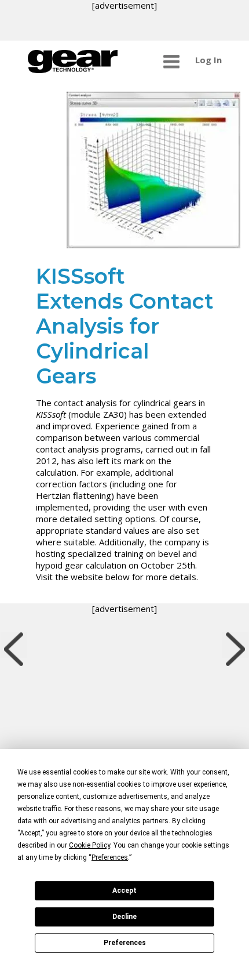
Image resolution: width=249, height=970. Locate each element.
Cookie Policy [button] (89, 845)
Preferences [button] (109, 857)
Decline (124, 917)
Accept (124, 890)
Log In (208, 60)
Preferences (125, 943)
